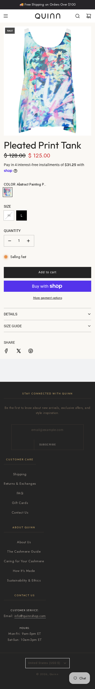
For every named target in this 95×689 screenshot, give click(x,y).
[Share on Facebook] (6, 351)
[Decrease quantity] (9, 240)
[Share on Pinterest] (30, 351)
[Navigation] (5, 16)
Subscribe (47, 444)
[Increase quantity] (28, 240)
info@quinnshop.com (30, 615)
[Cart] (88, 16)
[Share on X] (18, 351)
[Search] (77, 16)
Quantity (12, 231)
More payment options (47, 298)
